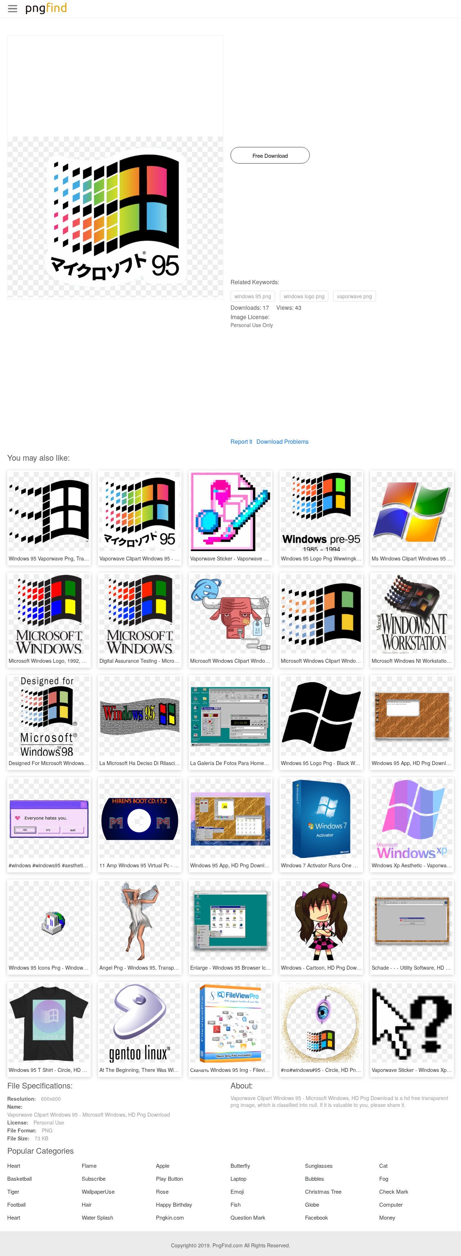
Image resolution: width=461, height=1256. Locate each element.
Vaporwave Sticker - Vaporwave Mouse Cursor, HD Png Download (265, 558)
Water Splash (97, 1217)
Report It (241, 441)
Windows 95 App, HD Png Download (413, 762)
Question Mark (247, 1217)
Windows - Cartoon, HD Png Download (325, 967)
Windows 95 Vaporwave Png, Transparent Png (62, 558)
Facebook (316, 1217)
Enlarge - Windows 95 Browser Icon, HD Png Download (253, 967)
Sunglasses (319, 1165)
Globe (312, 1204)
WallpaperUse (98, 1191)
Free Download (270, 155)
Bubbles (314, 1178)
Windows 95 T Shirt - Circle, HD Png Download (62, 1069)
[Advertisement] (115, 86)
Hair (86, 1204)
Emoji (237, 1191)
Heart (13, 1165)
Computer (391, 1204)
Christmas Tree (323, 1191)
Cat (383, 1165)
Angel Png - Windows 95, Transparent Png (147, 967)
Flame (89, 1165)
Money (387, 1217)
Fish (235, 1204)
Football (16, 1204)
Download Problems (282, 441)
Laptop (238, 1178)
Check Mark (393, 1191)
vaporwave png (354, 296)
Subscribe (94, 1178)
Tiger (13, 1191)
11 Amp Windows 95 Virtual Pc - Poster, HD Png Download (166, 865)
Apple (162, 1165)
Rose (162, 1191)
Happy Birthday (174, 1204)
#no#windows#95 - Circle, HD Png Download (332, 1069)
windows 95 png (252, 296)
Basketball (19, 1178)
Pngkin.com (170, 1217)
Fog (383, 1178)
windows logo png (304, 296)
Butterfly (240, 1165)
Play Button (169, 1178)
